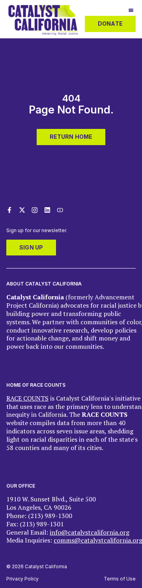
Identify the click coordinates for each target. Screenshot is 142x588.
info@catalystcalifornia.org (89, 532)
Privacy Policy (22, 579)
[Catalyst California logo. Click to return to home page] (42, 34)
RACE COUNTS (27, 398)
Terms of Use (120, 579)
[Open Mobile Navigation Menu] (131, 11)
